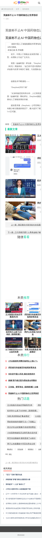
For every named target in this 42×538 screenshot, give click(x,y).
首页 (17, 9)
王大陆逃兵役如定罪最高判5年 (19, 405)
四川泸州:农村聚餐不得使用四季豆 (21, 427)
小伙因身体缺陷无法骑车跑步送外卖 (22, 433)
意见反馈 (20, 449)
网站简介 (10, 449)
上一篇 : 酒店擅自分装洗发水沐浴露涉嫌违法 (21, 463)
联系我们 (30, 449)
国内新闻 (25, 9)
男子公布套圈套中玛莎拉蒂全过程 (21, 444)
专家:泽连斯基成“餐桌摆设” (18, 416)
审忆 (10, 454)
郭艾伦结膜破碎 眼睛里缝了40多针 (21, 438)
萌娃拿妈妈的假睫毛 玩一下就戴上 (21, 422)
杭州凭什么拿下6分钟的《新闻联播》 (22, 411)
